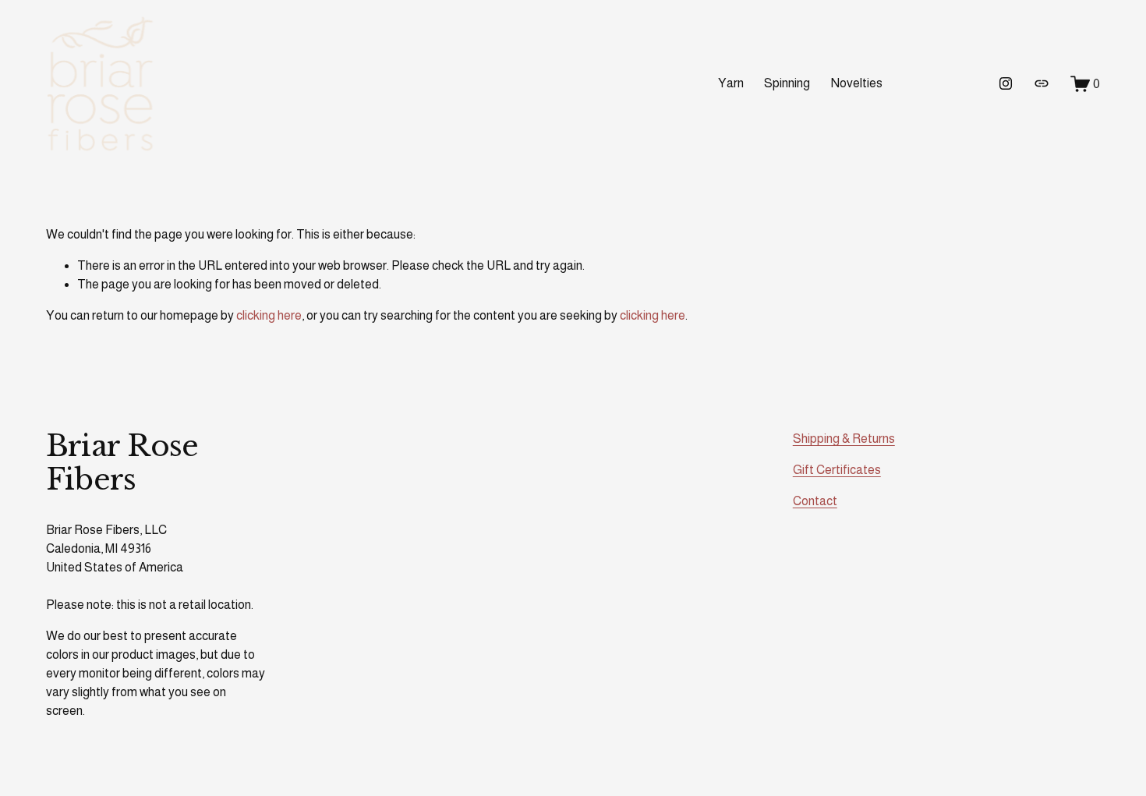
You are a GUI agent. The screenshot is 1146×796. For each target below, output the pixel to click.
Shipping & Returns (844, 438)
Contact (815, 501)
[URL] (1041, 83)
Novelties (856, 83)
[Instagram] (1005, 83)
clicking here (269, 315)
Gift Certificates (837, 469)
